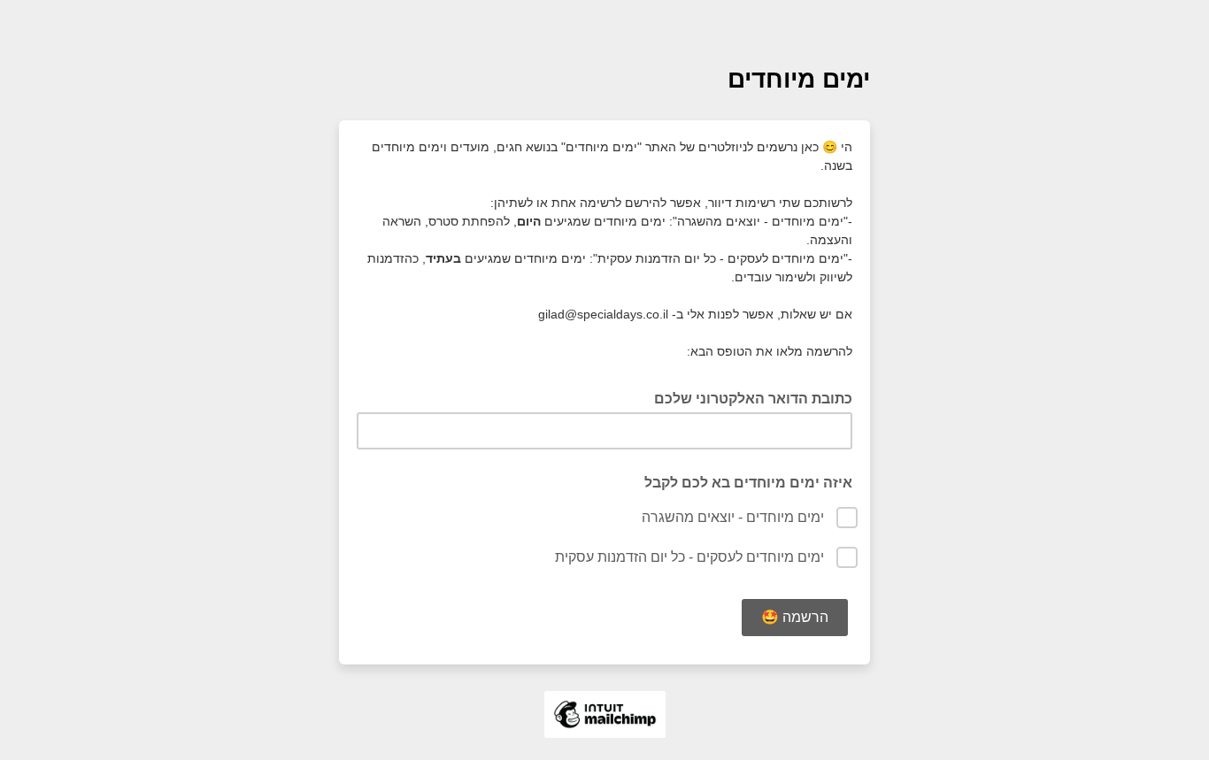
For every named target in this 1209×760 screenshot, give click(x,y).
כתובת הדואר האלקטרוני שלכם (747, 397)
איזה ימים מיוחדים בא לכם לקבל (748, 482)
